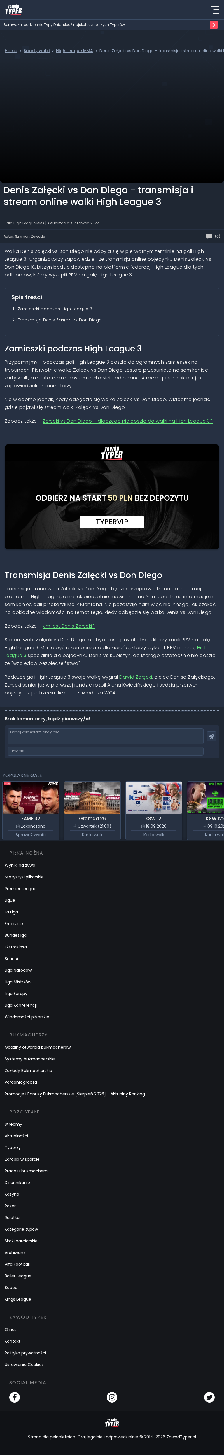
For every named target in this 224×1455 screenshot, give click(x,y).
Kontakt (12, 1341)
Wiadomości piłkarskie (27, 1017)
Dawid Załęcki (135, 677)
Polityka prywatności (25, 1353)
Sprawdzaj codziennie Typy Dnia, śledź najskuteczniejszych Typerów (64, 24)
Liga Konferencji (21, 1005)
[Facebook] (14, 1397)
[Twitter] (209, 1397)
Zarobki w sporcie (22, 1159)
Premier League (20, 889)
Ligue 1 (11, 900)
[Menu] (215, 9)
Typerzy (13, 1148)
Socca (11, 1288)
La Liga (11, 912)
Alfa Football (17, 1264)
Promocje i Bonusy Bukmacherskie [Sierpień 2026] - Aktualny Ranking (75, 1094)
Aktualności (16, 1136)
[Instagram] (112, 1397)
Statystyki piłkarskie (24, 877)
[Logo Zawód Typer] (13, 9)
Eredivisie (14, 924)
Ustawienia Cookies (24, 1365)
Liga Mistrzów (18, 982)
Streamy (13, 1124)
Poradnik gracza (21, 1082)
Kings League (18, 1299)
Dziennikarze (17, 1183)
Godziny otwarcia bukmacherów (38, 1047)
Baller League (18, 1276)
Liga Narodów (18, 970)
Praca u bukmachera (26, 1171)
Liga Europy (16, 994)
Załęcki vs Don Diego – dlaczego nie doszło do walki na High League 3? (128, 421)
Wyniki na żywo (20, 865)
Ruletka (12, 1218)
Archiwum (15, 1253)
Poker (10, 1206)
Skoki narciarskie (21, 1241)
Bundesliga (16, 935)
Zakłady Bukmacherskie (28, 1071)
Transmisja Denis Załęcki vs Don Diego (60, 320)
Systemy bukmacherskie (30, 1059)
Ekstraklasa (16, 947)
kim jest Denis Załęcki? (69, 626)
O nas (11, 1330)
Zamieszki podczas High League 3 (55, 309)
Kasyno (12, 1194)
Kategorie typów (21, 1229)
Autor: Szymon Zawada (24, 236)
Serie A (11, 959)
